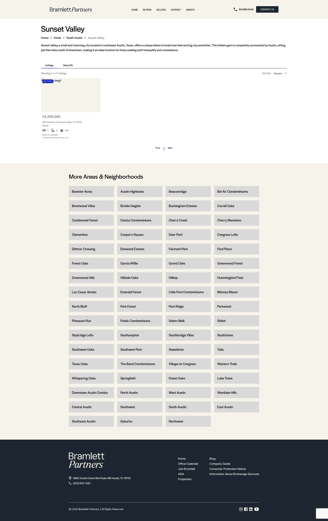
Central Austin (82, 407)
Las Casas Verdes (84, 292)
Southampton (129, 335)
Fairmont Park (178, 249)
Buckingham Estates (183, 205)
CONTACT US (267, 9)
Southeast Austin (83, 421)
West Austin (177, 392)
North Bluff (79, 306)
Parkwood (224, 306)
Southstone (225, 335)
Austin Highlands (132, 191)
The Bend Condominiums (137, 363)
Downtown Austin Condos (90, 392)
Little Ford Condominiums (186, 292)
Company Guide (219, 463)
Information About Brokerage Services (234, 474)
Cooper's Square (132, 234)
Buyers (147, 9)
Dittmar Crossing (83, 249)
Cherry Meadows (229, 220)
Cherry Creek (178, 220)
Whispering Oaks (84, 378)
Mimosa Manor (227, 292)
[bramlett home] (71, 9)
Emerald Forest (130, 292)
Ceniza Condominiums (135, 220)
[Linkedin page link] (251, 509)
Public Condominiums (135, 320)
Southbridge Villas (181, 335)
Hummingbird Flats (230, 277)
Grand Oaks (177, 263)
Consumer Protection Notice (227, 469)
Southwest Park (131, 349)
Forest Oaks (80, 263)
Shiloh (221, 320)
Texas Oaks (80, 363)
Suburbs (126, 421)
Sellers (161, 9)
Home (134, 9)
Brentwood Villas (83, 205)
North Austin (129, 392)
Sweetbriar (176, 349)
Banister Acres (82, 191)
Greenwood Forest (230, 263)
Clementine (80, 234)
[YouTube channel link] (256, 509)
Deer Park (175, 234)
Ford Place (224, 249)
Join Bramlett (186, 469)
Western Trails (227, 363)
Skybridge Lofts (82, 335)
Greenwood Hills (83, 277)
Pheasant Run (81, 320)
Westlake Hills (227, 392)
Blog (212, 458)
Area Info (68, 65)
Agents (190, 9)
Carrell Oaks (225, 205)
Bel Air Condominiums (232, 191)
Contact (176, 9)
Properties (185, 479)
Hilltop (173, 277)
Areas (57, 38)
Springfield (127, 378)
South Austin (74, 38)
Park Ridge (176, 306)
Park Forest (128, 306)
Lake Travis (225, 378)
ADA (181, 474)
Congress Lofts (227, 234)
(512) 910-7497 (82, 483)
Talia (220, 349)
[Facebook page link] (246, 509)
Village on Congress (182, 363)
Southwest (127, 407)
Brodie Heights (130, 205)
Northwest (176, 421)
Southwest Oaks (83, 349)
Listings (49, 65)
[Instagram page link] (241, 509)
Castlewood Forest (85, 220)
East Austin (225, 407)
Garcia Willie (129, 263)
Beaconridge (178, 191)
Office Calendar (188, 463)
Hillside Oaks (129, 277)
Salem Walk (177, 320)
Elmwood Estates (132, 249)
